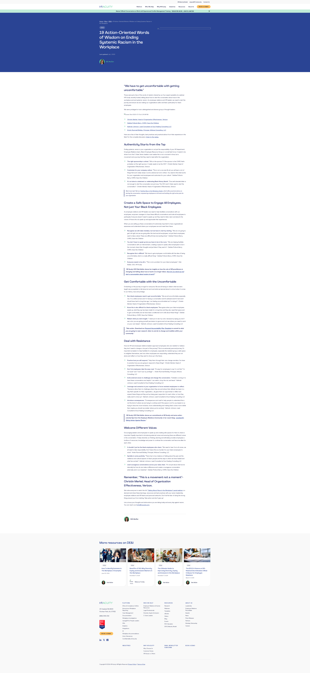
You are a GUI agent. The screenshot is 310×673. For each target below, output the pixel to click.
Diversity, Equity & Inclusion (151, 613)
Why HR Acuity (161, 6)
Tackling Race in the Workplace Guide (151, 191)
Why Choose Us (148, 648)
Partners (187, 620)
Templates (167, 611)
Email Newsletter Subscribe (171, 646)
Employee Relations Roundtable (191, 609)
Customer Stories (148, 651)
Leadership (188, 606)
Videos (166, 616)
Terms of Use (141, 664)
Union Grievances (127, 636)
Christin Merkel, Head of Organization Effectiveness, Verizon (147, 119)
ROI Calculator (168, 624)
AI (123, 631)
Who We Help (149, 6)
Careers (187, 626)
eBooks (166, 613)
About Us (191, 6)
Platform (139, 6)
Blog (105, 21)
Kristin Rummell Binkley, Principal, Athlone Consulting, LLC (146, 130)
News (187, 615)
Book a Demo (190, 645)
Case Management (127, 613)
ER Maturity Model (183, 2)
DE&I (110, 21)
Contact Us (206, 2)
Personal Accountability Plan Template (158, 328)
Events (166, 621)
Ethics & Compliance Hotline (130, 606)
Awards (187, 613)
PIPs (123, 623)
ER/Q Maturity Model (170, 626)
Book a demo (204, 6)
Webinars (167, 608)
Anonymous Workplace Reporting (129, 609)
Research (167, 606)
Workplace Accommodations (130, 633)
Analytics (124, 626)
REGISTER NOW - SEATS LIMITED (183, 11)
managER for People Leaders (130, 620)
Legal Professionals (148, 610)
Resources (182, 6)
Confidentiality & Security (129, 639)
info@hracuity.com (143, 505)
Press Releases (189, 618)
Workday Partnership (191, 623)
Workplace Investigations (129, 618)
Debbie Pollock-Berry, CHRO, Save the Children (143, 123)
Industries (172, 6)
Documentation (126, 615)
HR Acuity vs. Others (149, 653)
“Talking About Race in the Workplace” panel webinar (165, 490)
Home (101, 21)
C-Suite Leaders (148, 615)
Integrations (125, 628)
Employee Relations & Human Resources (151, 607)
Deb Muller (110, 62)
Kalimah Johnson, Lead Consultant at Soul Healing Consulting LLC (149, 126)
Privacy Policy (132, 664)
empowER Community (196, 2)
